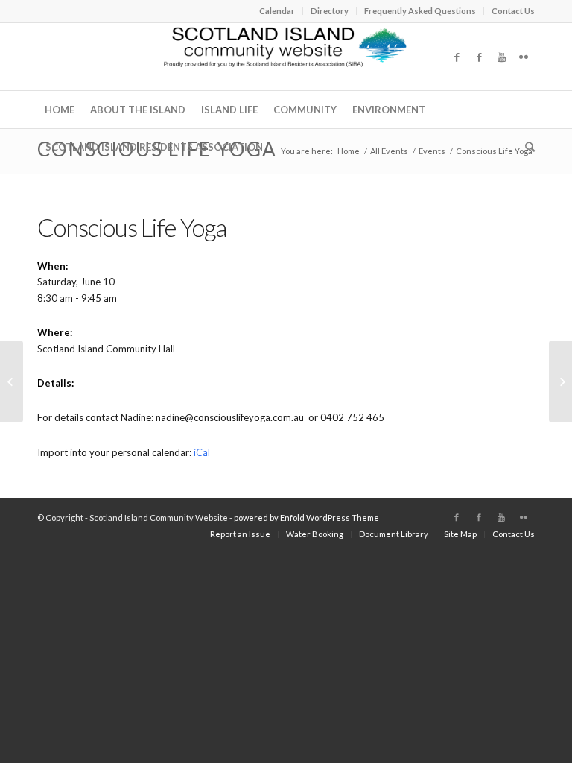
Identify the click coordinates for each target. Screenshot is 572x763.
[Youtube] (501, 56)
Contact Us (513, 11)
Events (432, 151)
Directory (330, 11)
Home (348, 151)
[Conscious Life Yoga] (11, 381)
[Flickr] (523, 56)
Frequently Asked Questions (420, 11)
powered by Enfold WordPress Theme (306, 517)
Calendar (277, 11)
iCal (202, 452)
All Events (389, 151)
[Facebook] (456, 56)
